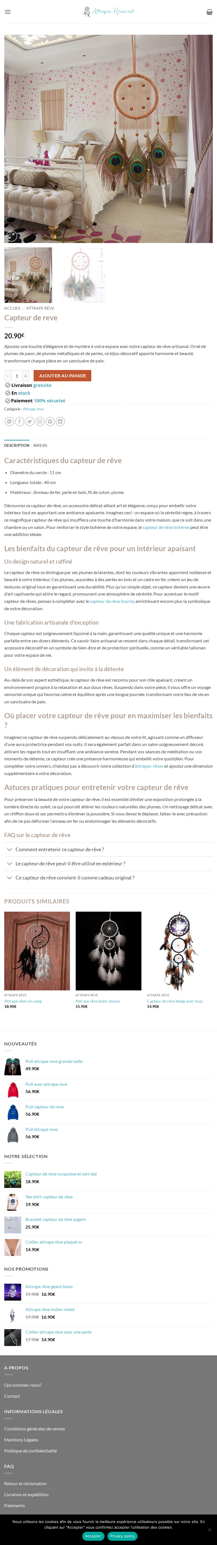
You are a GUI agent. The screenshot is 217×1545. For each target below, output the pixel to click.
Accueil (12, 308)
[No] (209, 1531)
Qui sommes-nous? (23, 1385)
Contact (12, 1396)
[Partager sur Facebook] (19, 421)
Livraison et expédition (26, 1494)
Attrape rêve (40, 308)
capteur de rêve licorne (112, 601)
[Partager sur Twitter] (29, 421)
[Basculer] (9, 850)
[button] (7, 12)
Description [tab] (16, 445)
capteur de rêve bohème (166, 527)
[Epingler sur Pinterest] (50, 421)
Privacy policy (122, 1536)
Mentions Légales (21, 1439)
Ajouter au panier (62, 375)
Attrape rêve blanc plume (97, 1001)
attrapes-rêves (149, 766)
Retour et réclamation (25, 1483)
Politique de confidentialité (30, 1450)
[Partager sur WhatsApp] (9, 421)
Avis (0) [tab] (40, 445)
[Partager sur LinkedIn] (60, 421)
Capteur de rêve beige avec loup (175, 1001)
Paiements (14, 1505)
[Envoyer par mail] (40, 421)
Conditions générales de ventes (34, 1428)
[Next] (201, 139)
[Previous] (15, 139)
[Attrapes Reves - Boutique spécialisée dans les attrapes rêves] (108, 11)
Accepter (93, 1536)
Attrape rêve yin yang (23, 1001)
